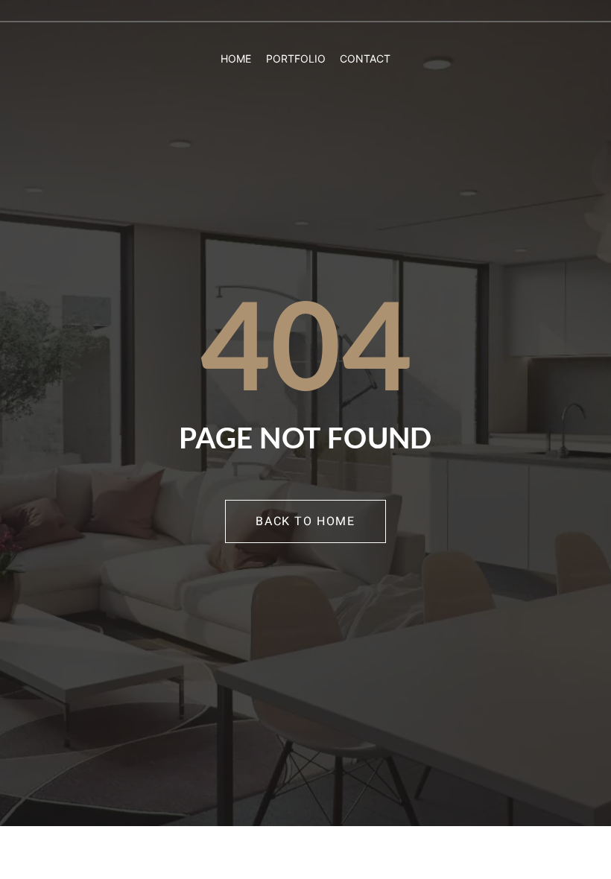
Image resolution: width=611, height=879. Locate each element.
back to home (305, 521)
